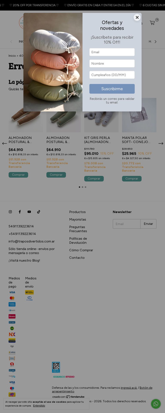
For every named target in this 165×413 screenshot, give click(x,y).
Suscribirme (112, 88)
